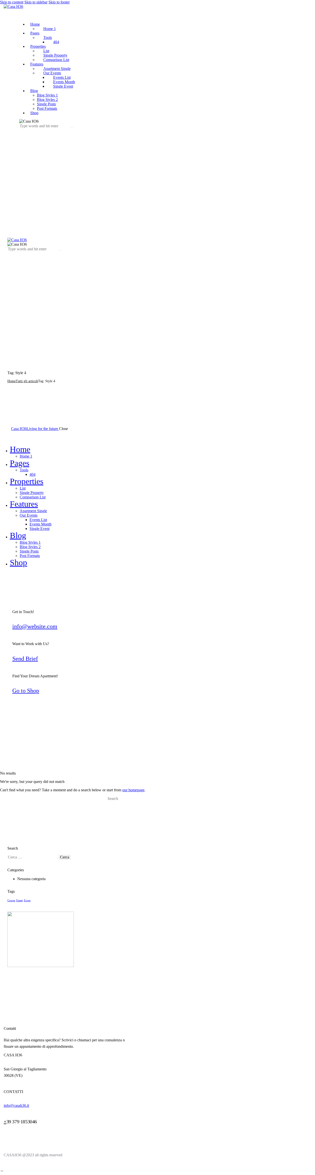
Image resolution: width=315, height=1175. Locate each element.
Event (27, 900)
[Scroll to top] (2, 1170)
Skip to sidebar (35, 2)
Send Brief (25, 658)
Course (11, 900)
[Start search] (111, 803)
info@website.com (34, 626)
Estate (19, 900)
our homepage (133, 790)
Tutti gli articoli (27, 381)
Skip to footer (59, 2)
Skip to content (11, 2)
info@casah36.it (16, 1105)
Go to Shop (25, 690)
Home (11, 381)
